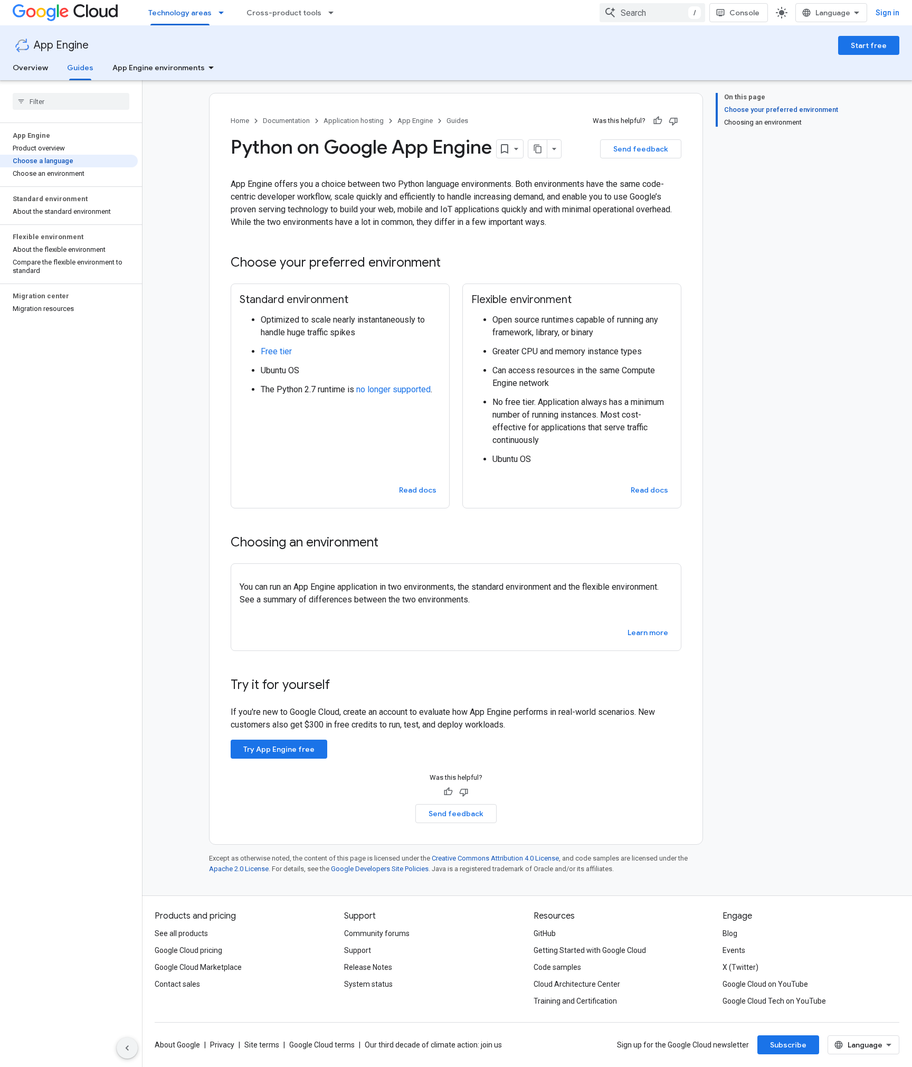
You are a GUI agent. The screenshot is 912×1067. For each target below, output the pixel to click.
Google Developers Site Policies (380, 869)
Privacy (222, 1045)
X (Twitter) (740, 967)
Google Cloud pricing (188, 950)
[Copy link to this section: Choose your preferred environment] (451, 263)
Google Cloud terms (322, 1045)
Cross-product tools (283, 12)
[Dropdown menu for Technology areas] (224, 12)
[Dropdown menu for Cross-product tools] (334, 12)
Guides (80, 67)
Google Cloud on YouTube (765, 984)
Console (744, 12)
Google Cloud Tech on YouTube (774, 1001)
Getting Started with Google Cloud (590, 950)
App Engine (61, 45)
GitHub (545, 933)
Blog (730, 933)
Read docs (417, 490)
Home (240, 121)
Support (357, 950)
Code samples (557, 967)
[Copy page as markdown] (537, 149)
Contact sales (177, 984)
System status (368, 984)
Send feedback (640, 149)
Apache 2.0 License (239, 869)
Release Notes (368, 967)
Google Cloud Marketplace (198, 967)
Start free (869, 45)
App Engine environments (158, 67)
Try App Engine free (279, 749)
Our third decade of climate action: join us (433, 1045)
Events (734, 950)
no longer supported (393, 389)
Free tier (276, 351)
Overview (30, 67)
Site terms (261, 1045)
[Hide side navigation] (127, 1048)
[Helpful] (658, 121)
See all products (181, 933)
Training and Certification (575, 1001)
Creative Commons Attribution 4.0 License (495, 858)
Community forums (377, 933)
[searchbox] (71, 101)
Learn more (648, 632)
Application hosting (354, 121)
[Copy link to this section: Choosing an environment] (389, 543)
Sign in (887, 12)
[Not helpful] (673, 121)
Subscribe (788, 1045)
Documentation (286, 121)
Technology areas (180, 12)
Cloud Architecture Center (577, 984)
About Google (177, 1045)
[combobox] (652, 12)
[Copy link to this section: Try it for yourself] (343, 685)
